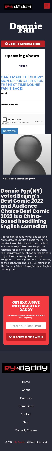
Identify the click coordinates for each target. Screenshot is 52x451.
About (26, 390)
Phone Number (9, 104)
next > (23, 66)
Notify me (9, 131)
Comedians (26, 406)
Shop (26, 422)
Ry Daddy (20, 442)
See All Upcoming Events (27, 336)
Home (26, 382)
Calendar (26, 398)
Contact (26, 414)
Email (4, 93)
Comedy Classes (26, 430)
